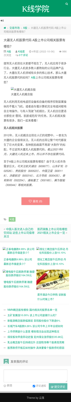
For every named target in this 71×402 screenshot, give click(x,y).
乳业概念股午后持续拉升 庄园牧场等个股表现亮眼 (35, 342)
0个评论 (23, 55)
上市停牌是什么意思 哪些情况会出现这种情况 (33, 331)
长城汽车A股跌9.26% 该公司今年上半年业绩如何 (35, 326)
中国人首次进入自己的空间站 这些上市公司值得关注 (19, 232)
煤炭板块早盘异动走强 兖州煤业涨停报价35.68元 (35, 337)
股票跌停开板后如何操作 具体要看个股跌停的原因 (35, 347)
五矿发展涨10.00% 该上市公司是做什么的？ (32, 315)
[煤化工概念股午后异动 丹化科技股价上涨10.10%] (52, 250)
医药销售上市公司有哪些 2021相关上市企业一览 (52, 230)
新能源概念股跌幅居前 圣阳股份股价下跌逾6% (33, 320)
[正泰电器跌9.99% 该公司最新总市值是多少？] (19, 250)
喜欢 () (37, 201)
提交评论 (59, 386)
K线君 (21, 51)
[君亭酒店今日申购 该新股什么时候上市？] (53, 279)
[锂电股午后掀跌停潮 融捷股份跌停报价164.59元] (19, 273)
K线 (12, 219)
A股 (25, 27)
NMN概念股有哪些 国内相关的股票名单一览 (32, 309)
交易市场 (14, 27)
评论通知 (41, 385)
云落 (41, 397)
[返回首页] (5, 27)
